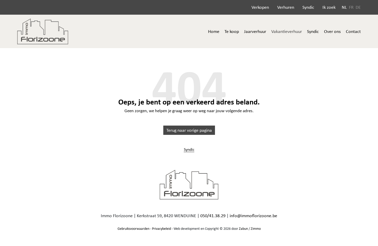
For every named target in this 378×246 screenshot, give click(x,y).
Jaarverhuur (255, 31)
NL (344, 7)
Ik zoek (329, 7)
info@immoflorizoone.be (253, 216)
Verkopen (260, 7)
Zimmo (256, 228)
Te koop (231, 31)
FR (351, 7)
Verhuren (285, 7)
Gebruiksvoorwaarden (133, 228)
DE (358, 7)
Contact (353, 31)
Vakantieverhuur (286, 31)
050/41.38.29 (213, 216)
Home (213, 31)
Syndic (308, 7)
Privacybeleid (161, 228)
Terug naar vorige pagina (189, 130)
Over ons (332, 31)
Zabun (243, 228)
